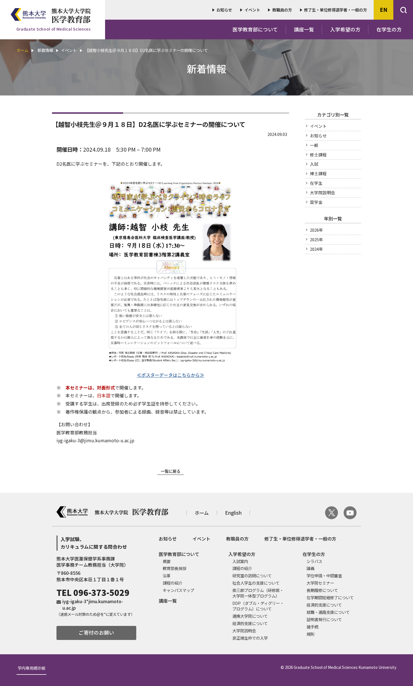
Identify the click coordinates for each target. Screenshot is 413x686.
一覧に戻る (170, 471)
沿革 (167, 575)
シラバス (314, 561)
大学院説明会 (322, 192)
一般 (314, 145)
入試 (314, 164)
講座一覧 (304, 29)
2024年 (316, 249)
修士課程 (318, 155)
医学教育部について (255, 29)
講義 (310, 568)
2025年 (316, 239)
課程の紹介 (172, 583)
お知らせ (224, 10)
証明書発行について (324, 619)
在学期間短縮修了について (330, 597)
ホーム (22, 50)
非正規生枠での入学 (250, 638)
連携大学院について (250, 616)
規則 (310, 634)
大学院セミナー (320, 583)
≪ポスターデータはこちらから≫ (170, 375)
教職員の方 (282, 10)
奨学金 (316, 202)
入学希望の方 (345, 29)
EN (383, 9)
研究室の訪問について (252, 575)
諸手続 (312, 627)
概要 (167, 561)
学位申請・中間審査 (324, 575)
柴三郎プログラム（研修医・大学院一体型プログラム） (257, 593)
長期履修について (322, 590)
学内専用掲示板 (31, 668)
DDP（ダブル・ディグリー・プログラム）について (258, 606)
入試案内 (240, 561)
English (233, 512)
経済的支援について (250, 623)
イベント (252, 10)
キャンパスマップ (178, 590)
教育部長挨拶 (174, 568)
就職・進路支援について (328, 612)
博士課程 (318, 173)
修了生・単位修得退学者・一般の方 (335, 10)
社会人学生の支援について (256, 583)
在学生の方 (389, 29)
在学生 (316, 183)
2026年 (316, 230)
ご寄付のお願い (96, 632)
